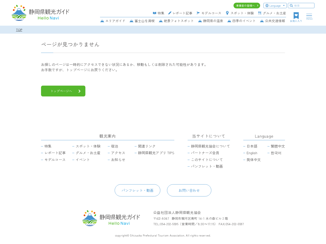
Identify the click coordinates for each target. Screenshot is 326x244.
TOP (19, 29)
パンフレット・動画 (137, 190)
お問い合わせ (189, 190)
